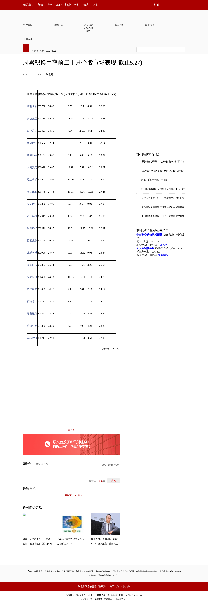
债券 (86, 5)
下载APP (28, 39)
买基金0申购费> (89, 29)
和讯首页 (28, 5)
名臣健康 (32, 216)
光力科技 (32, 277)
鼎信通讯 (32, 130)
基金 (59, 5)
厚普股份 (32, 313)
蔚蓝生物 (32, 106)
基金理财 (88, 25)
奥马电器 (32, 289)
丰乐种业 (32, 338)
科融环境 (32, 155)
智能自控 (32, 264)
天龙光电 (32, 167)
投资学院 (27, 25)
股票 (50, 5)
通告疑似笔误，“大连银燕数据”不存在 (163, 161)
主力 (48, 51)
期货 (68, 5)
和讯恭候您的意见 (87, 586)
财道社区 (58, 25)
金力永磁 (32, 191)
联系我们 (103, 586)
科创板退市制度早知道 (154, 179)
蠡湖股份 (32, 143)
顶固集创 (32, 240)
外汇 (77, 5)
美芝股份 (32, 204)
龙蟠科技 (32, 252)
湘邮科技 (32, 228)
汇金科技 (32, 179)
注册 (157, 5)
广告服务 (125, 586)
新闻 (41, 5)
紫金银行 (32, 325)
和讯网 (35, 51)
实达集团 (32, 118)
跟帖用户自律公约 (111, 465)
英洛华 (31, 301)
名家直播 (119, 25)
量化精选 (149, 25)
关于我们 (114, 586)
